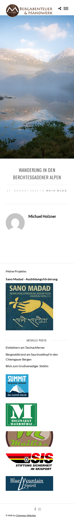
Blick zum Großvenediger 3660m (27, 366)
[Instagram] (39, 509)
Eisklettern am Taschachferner (25, 347)
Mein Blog (56, 190)
